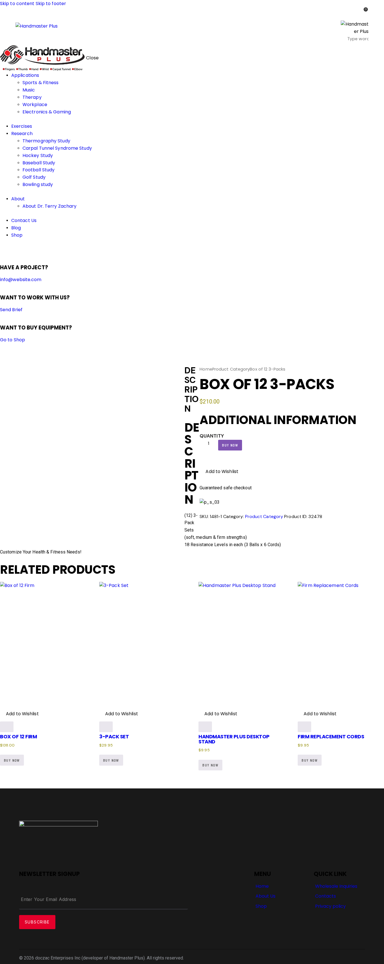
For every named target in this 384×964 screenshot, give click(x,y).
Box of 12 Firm (18, 736)
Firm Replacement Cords (331, 736)
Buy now (230, 445)
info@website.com (21, 279)
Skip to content (17, 3)
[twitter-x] (8, 249)
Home (206, 369)
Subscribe (37, 922)
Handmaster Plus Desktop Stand (234, 739)
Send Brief (11, 309)
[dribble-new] (13, 249)
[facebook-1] (3, 249)
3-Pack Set (114, 736)
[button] (219, 471)
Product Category (231, 369)
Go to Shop (12, 340)
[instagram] (19, 249)
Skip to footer (51, 3)
